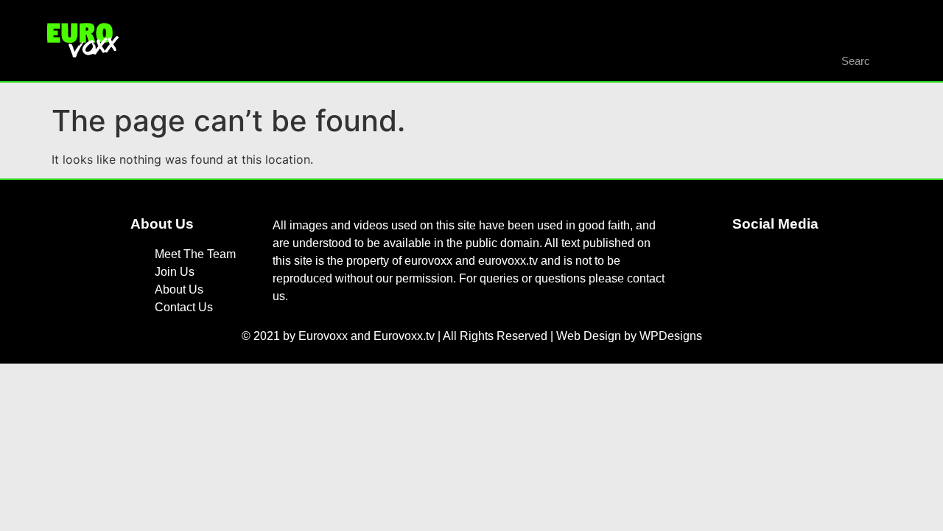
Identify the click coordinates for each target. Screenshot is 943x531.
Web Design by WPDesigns (629, 336)
